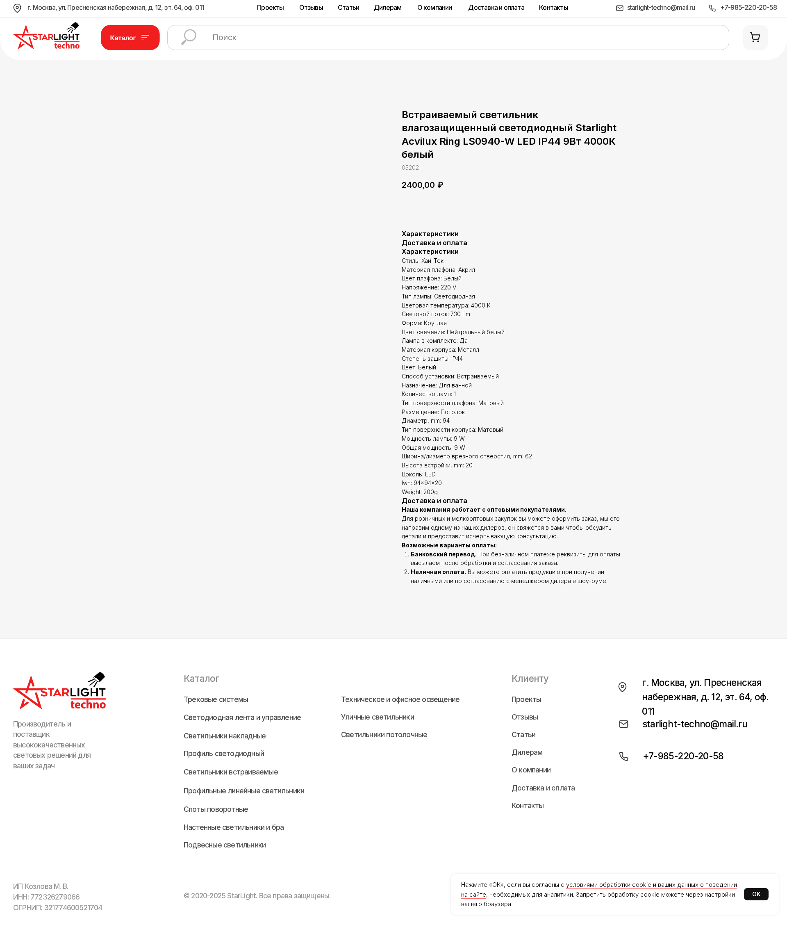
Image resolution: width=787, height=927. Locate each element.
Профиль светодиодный (224, 753)
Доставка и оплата (496, 7)
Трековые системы (216, 699)
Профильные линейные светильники (244, 791)
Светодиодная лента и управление (242, 717)
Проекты (270, 7)
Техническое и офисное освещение (400, 699)
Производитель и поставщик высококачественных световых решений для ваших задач (52, 745)
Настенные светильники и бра (234, 827)
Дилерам (387, 7)
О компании (434, 7)
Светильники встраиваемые (231, 772)
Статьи (348, 7)
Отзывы (311, 7)
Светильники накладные (225, 736)
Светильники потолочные (384, 734)
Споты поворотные (216, 809)
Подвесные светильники (225, 845)
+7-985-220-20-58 (748, 7)
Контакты (553, 7)
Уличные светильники (377, 717)
